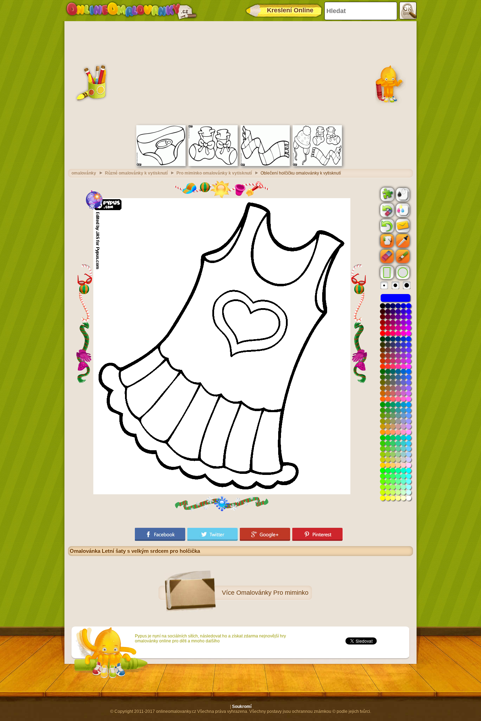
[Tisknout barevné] (402, 209)
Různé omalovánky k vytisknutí (136, 173)
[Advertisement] (240, 72)
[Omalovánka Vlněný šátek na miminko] (265, 164)
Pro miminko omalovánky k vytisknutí (214, 173)
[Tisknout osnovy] (402, 194)
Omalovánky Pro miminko (272, 592)
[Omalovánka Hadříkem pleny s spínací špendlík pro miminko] (161, 164)
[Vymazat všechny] (386, 210)
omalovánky (83, 173)
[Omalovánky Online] (131, 10)
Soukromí (241, 706)
